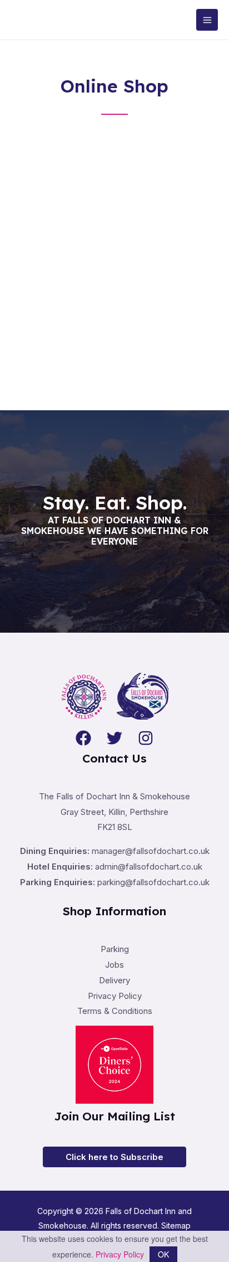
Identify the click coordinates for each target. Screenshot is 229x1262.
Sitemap (176, 1225)
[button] (114, 1157)
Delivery (114, 980)
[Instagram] (145, 738)
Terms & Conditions (114, 1011)
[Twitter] (114, 738)
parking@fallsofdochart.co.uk (153, 882)
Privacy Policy (115, 996)
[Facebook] (83, 738)
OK (163, 1254)
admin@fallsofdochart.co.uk (148, 866)
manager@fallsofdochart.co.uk (151, 851)
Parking (115, 949)
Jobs (114, 964)
